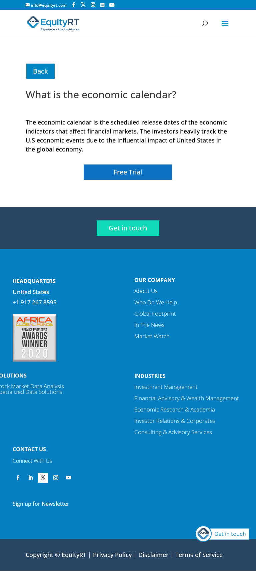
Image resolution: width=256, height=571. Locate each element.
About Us (146, 291)
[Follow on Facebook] (18, 478)
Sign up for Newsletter (41, 503)
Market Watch (152, 336)
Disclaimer (153, 555)
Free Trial (128, 171)
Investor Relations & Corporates (174, 421)
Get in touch (128, 227)
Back (40, 71)
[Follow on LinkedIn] (30, 478)
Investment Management (166, 387)
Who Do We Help (155, 302)
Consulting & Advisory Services (173, 432)
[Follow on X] (43, 478)
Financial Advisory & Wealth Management (186, 398)
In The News (149, 325)
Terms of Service (199, 555)
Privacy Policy (112, 555)
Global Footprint (155, 313)
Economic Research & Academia (174, 409)
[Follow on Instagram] (56, 478)
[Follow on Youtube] (68, 478)
